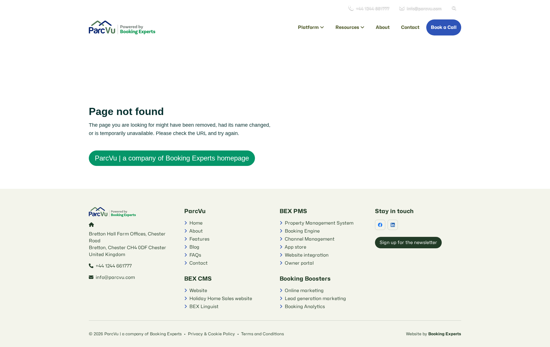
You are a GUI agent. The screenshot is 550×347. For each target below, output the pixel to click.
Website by (417, 333)
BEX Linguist (204, 306)
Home (196, 223)
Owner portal (299, 263)
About (196, 231)
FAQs (195, 255)
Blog (194, 247)
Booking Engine (302, 231)
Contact (198, 263)
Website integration (307, 255)
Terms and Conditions (262, 333)
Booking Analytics (305, 306)
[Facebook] (380, 225)
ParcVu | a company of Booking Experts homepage (172, 158)
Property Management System (319, 223)
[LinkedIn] (393, 225)
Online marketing (304, 290)
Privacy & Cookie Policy (211, 333)
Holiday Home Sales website (220, 298)
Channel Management (310, 239)
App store (295, 247)
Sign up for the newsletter (408, 242)
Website (198, 290)
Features (199, 239)
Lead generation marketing (315, 298)
